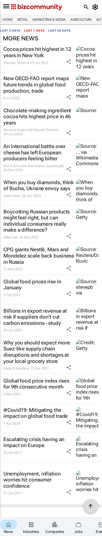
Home (8, 20)
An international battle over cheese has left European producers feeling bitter (34, 152)
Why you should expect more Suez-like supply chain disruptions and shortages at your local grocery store (36, 352)
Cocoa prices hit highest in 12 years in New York (37, 52)
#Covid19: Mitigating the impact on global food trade (35, 413)
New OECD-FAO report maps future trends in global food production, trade (36, 84)
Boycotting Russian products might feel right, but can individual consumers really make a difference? (36, 221)
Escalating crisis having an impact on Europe (33, 442)
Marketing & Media (49, 20)
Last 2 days (10, 30)
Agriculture (81, 20)
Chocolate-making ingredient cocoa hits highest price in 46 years (37, 116)
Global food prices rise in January (32, 285)
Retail (22, 20)
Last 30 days (59, 30)
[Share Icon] (69, 62)
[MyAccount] (96, 7)
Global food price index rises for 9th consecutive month (36, 384)
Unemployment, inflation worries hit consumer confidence (32, 480)
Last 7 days (34, 30)
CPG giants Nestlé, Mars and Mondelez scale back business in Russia (38, 255)
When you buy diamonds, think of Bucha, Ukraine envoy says (38, 185)
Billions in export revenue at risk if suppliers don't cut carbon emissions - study (35, 317)
